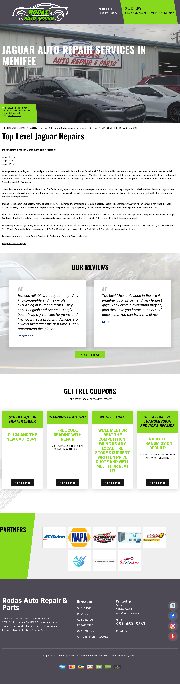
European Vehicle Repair (14, 243)
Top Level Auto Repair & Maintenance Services (61, 128)
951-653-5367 (140, 13)
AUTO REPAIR (86, 619)
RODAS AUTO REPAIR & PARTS (20, 128)
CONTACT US (85, 630)
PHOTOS (82, 613)
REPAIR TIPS (85, 625)
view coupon (22, 483)
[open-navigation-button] (4, 12)
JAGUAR (133, 128)
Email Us (121, 631)
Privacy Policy (129, 655)
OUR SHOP (84, 608)
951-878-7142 (166, 13)
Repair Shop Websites (75, 655)
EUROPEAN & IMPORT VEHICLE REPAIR (107, 128)
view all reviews (90, 355)
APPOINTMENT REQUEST (93, 636)
